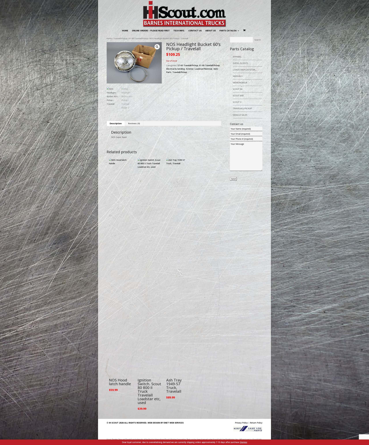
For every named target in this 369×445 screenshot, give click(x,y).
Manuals (238, 76)
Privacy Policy (241, 422)
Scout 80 (237, 89)
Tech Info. (179, 31)
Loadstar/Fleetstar (203, 68)
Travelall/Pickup (120, 38)
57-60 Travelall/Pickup (188, 65)
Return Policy (256, 422)
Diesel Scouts (240, 63)
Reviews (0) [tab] (134, 123)
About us (210, 31)
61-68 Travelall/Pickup (138, 38)
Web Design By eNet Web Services (166, 422)
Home (125, 31)
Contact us (195, 31)
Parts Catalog (228, 31)
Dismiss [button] (243, 442)
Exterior (189, 68)
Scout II (237, 102)
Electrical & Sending (175, 68)
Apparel (237, 56)
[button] (157, 46)
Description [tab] (116, 123)
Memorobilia (240, 82)
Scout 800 (238, 95)
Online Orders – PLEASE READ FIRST (151, 31)
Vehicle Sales (240, 115)
